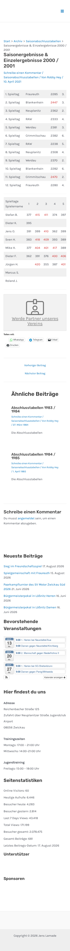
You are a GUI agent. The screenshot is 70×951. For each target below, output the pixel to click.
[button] (6, 677)
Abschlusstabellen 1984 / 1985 (33, 456)
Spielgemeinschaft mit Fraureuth (27, 573)
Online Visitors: (14, 790)
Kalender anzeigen (54, 677)
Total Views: (12, 825)
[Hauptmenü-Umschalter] (62, 11)
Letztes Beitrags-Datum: (21, 845)
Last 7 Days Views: (16, 818)
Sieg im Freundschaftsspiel (23, 566)
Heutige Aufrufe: (15, 797)
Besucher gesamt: (16, 831)
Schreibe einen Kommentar (22, 72)
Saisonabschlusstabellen (21, 77)
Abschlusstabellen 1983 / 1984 (33, 409)
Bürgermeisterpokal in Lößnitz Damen (30, 607)
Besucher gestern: (16, 811)
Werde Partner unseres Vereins (35, 321)
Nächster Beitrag (35, 373)
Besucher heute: (15, 804)
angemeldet (26, 518)
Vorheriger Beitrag (35, 365)
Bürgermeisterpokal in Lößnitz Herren (29, 596)
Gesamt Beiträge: (16, 838)
